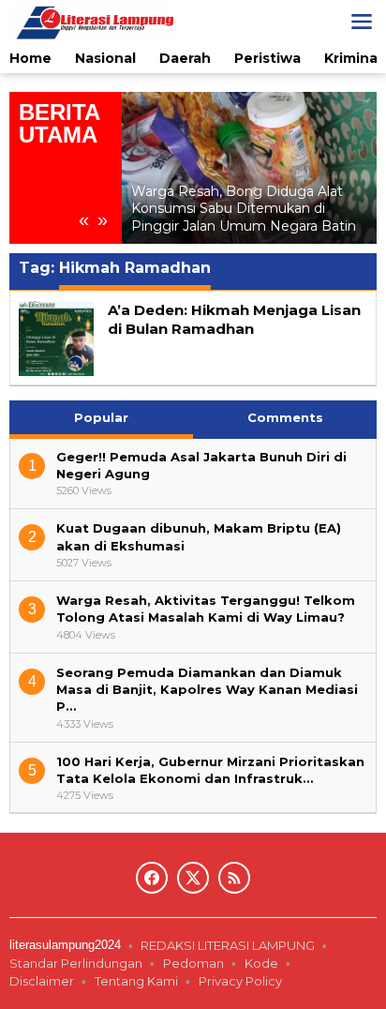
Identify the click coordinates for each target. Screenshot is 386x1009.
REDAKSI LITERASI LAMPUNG (228, 945)
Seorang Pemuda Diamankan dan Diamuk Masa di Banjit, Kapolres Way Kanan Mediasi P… (207, 689)
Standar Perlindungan (75, 963)
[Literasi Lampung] (91, 20)
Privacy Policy (242, 980)
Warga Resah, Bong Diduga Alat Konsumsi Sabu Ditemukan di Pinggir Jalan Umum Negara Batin (243, 208)
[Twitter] (193, 878)
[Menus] (362, 21)
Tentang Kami (136, 980)
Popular (101, 417)
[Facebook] (152, 878)
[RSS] (234, 878)
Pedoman (193, 963)
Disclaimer (41, 980)
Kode (261, 963)
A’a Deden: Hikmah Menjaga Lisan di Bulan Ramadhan (234, 319)
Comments (285, 417)
